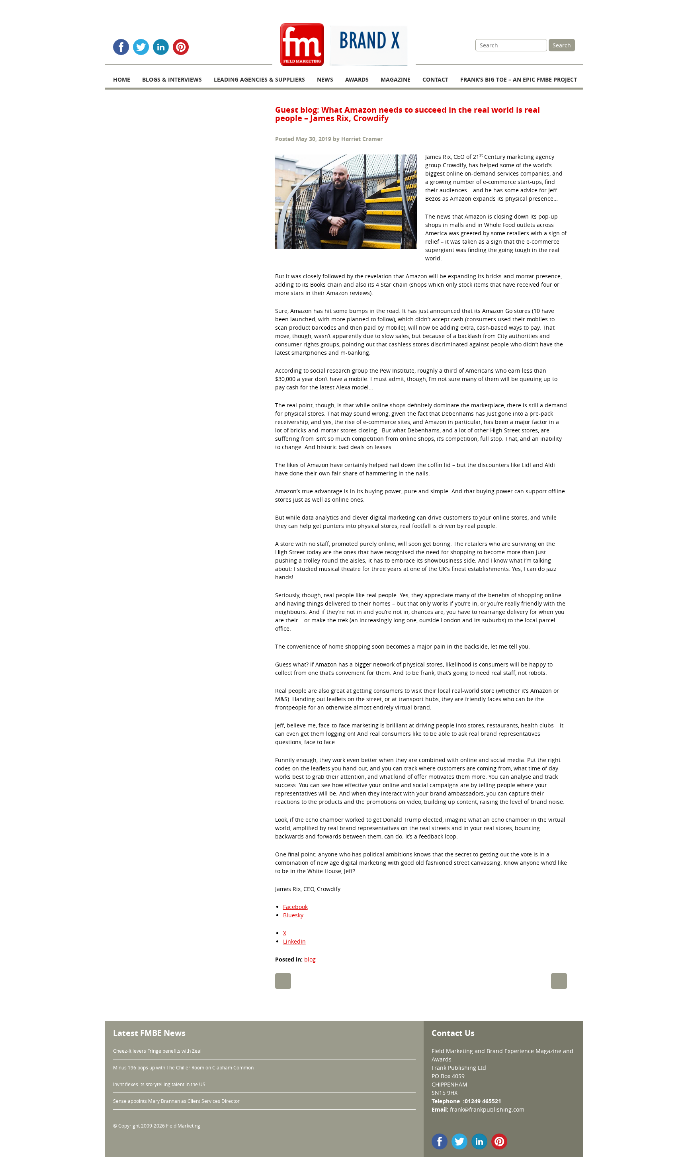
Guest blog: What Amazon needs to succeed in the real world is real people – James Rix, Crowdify (407, 113)
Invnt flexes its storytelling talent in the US (159, 1084)
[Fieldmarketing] (344, 45)
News (325, 79)
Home (121, 79)
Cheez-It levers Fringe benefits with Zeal (157, 1051)
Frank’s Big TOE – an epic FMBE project (518, 79)
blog (310, 959)
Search (562, 45)
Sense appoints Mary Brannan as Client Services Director (176, 1101)
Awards (357, 79)
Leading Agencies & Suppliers (259, 79)
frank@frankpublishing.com (487, 1109)
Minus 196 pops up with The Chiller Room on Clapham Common (183, 1067)
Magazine (395, 79)
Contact (435, 79)
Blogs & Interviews (172, 79)
